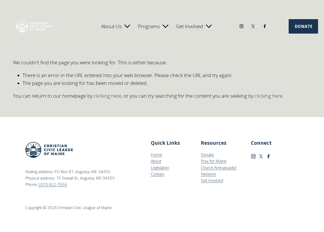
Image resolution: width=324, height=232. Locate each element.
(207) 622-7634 (52, 184)
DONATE (303, 26)
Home (156, 154)
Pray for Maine (214, 161)
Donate (207, 154)
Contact (157, 174)
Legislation (160, 167)
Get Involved (212, 180)
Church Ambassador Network (219, 171)
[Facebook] (264, 26)
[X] (253, 26)
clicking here (107, 95)
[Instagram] (241, 26)
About (156, 161)
